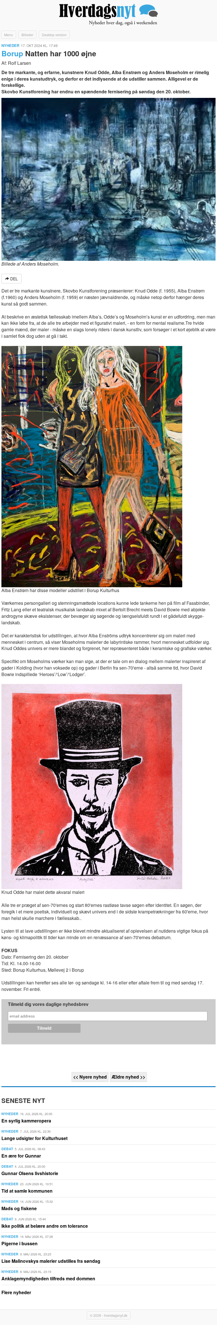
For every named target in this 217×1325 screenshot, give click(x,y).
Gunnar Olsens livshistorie (29, 1173)
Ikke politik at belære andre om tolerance (44, 1226)
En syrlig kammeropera (26, 1120)
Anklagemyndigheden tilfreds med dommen (48, 1278)
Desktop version (54, 34)
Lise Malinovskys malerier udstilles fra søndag (50, 1261)
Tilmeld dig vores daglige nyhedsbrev (48, 1004)
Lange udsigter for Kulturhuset (34, 1138)
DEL (13, 278)
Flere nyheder (16, 1292)
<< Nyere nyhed (90, 1077)
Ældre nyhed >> (128, 1077)
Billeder (27, 34)
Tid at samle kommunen (27, 1191)
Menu (8, 34)
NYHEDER (10, 45)
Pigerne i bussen (19, 1243)
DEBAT (7, 1148)
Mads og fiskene (19, 1208)
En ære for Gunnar (21, 1155)
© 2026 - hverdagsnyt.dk (108, 1315)
